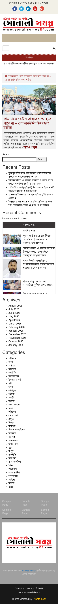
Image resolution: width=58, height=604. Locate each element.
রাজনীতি (12, 454)
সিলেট (11, 483)
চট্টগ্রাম (12, 394)
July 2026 (14, 309)
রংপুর (11, 451)
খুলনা (11, 387)
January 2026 (16, 331)
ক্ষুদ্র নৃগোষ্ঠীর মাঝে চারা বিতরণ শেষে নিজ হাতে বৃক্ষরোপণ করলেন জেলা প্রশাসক (30, 174)
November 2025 (17, 338)
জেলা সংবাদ (14, 404)
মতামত (12, 437)
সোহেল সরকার (29, 570)
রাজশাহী (12, 458)
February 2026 (17, 327)
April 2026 (14, 320)
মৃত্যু (10, 447)
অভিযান (12, 369)
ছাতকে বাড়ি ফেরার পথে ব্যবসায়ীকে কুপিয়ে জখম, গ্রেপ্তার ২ (38, 285)
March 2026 (15, 323)
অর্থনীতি (12, 372)
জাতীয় (11, 401)
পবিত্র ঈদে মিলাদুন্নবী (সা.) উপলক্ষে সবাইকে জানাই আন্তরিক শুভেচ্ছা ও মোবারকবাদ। (31, 189)
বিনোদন (12, 433)
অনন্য (11, 362)
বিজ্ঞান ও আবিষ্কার (17, 429)
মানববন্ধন (13, 444)
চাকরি (11, 397)
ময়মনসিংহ (13, 440)
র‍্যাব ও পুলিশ (15, 462)
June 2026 (14, 313)
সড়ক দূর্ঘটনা (14, 472)
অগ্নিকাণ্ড (12, 358)
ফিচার (11, 422)
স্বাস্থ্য (11, 487)
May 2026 (14, 316)
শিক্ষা (11, 465)
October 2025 (16, 341)
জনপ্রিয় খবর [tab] (29, 230)
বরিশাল (12, 426)
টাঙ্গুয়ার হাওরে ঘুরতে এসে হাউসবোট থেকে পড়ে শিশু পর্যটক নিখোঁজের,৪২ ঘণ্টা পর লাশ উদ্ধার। (30, 203)
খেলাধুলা (12, 390)
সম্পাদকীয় (13, 476)
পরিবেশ (12, 412)
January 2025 (16, 345)
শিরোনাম (13, 469)
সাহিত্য (12, 479)
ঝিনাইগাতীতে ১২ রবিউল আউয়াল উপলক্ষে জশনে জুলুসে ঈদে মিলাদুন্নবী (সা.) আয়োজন (31, 182)
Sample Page (6, 503)
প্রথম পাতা (13, 415)
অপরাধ (12, 365)
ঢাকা (11, 408)
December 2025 (17, 334)
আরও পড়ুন (30, 147)
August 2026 (15, 306)
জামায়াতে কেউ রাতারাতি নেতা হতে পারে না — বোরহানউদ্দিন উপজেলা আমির (27, 123)
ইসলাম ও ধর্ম (15, 380)
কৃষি (10, 383)
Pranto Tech (39, 599)
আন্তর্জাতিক (14, 376)
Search (6, 154)
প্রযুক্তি (11, 419)
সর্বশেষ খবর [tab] (29, 225)
